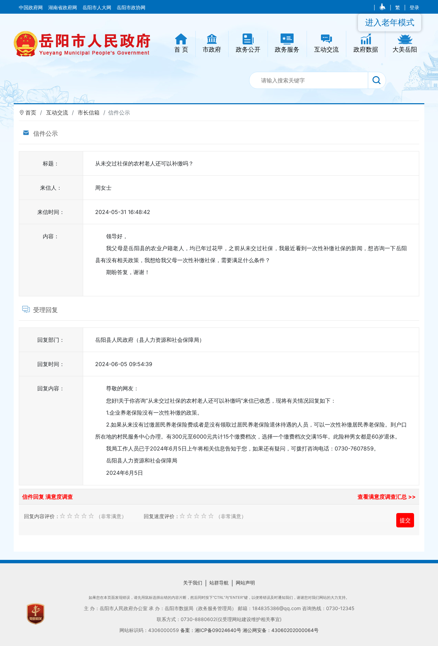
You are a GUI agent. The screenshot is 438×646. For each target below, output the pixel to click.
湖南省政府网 (63, 7)
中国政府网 (31, 7)
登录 (414, 7)
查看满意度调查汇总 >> (387, 496)
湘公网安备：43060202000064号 (281, 630)
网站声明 (245, 583)
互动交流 (57, 112)
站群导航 (219, 583)
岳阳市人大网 (97, 7)
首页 (30, 112)
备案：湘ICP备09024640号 (211, 630)
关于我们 (192, 583)
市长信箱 (89, 112)
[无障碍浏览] (383, 7)
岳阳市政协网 (131, 7)
